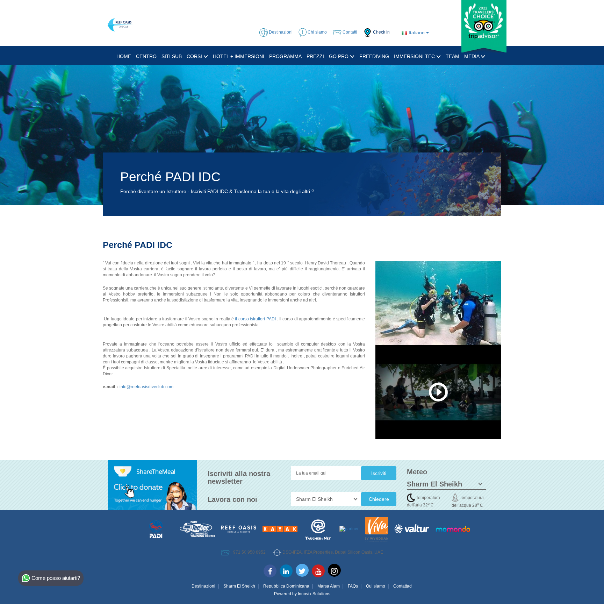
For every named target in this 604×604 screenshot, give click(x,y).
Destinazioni (203, 586)
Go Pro (339, 56)
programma (285, 56)
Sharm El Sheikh (239, 586)
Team (452, 56)
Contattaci (402, 586)
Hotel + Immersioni (238, 56)
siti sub (171, 56)
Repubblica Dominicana (286, 586)
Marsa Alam (328, 586)
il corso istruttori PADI (255, 319)
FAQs (353, 586)
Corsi (195, 56)
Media (472, 56)
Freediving (374, 56)
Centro (146, 56)
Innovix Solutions (314, 593)
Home (123, 56)
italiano (416, 32)
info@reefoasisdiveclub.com (146, 386)
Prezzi (315, 56)
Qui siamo (375, 586)
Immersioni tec (415, 56)
